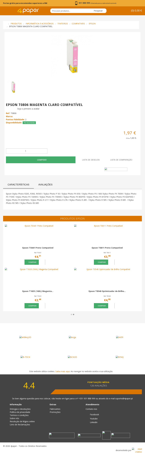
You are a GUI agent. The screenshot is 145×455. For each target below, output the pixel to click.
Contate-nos (91, 409)
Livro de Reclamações (20, 424)
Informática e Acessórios (40, 23)
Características (18, 184)
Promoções (55, 412)
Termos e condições (19, 415)
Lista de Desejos (91, 159)
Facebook (94, 414)
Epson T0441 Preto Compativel (37, 247)
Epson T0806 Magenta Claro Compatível (31, 26)
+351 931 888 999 (87, 398)
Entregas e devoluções (20, 409)
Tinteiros (62, 23)
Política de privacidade (20, 412)
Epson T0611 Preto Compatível (107, 247)
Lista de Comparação (121, 159)
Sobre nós (14, 418)
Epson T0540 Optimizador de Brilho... (107, 291)
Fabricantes (55, 409)
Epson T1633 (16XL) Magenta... (37, 291)
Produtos (16, 23)
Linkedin (93, 422)
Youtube (93, 418)
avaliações (45, 184)
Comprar (41, 159)
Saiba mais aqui (62, 371)
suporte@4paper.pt (124, 398)
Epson (92, 23)
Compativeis (78, 23)
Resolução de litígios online (22, 421)
